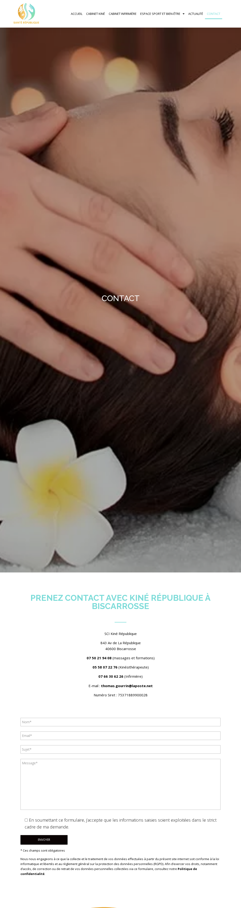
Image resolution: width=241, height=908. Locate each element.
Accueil (76, 14)
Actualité (195, 14)
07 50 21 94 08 (99, 658)
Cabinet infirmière (123, 14)
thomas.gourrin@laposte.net (127, 685)
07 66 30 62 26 (110, 676)
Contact (213, 14)
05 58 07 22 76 (104, 667)
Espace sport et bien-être (160, 14)
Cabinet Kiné (95, 14)
